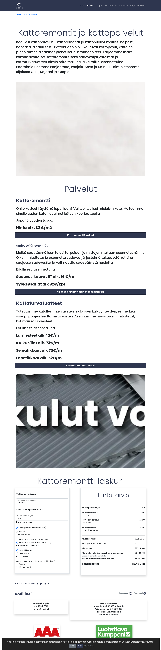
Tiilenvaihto (24, 553)
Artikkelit (141, 5)
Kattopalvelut (87, 5)
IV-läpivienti (25, 567)
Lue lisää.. (88, 645)
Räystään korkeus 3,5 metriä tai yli (35, 542)
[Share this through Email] (48, 584)
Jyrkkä (22, 531)
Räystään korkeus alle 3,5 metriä (34, 539)
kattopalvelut (31, 14)
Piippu (22, 564)
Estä (72, 645)
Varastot (123, 5)
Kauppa (99, 5)
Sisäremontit (111, 5)
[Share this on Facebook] (37, 584)
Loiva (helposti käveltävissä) (32, 527)
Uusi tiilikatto (25, 550)
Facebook (138, 593)
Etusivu (18, 14)
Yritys (132, 5)
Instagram (124, 593)
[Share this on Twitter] (41, 584)
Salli (80, 645)
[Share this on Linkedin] (45, 584)
